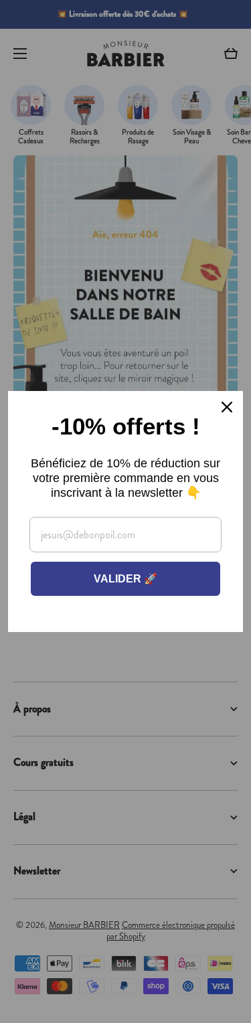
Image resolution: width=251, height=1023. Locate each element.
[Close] (227, 407)
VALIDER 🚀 (125, 578)
